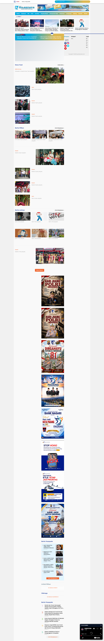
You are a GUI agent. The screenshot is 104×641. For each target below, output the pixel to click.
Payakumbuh (44, 13)
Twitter (68, 47)
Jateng (75, 13)
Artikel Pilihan (46, 584)
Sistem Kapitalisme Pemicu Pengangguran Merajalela (82, 29)
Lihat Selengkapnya (59, 128)
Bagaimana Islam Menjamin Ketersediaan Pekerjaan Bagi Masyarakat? (48, 553)
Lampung (68, 13)
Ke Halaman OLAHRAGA (52, 596)
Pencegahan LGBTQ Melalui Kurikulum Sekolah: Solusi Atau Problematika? (48, 566)
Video (19, 16)
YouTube (66, 50)
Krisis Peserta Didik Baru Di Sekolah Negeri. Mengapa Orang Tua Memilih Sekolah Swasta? (51, 29)
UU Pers (87, 40)
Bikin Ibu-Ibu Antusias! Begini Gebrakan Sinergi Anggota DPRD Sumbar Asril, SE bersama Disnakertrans (50, 37)
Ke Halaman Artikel (52, 587)
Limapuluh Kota (54, 13)
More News (39, 270)
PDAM (85, 13)
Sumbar (37, 13)
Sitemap (87, 43)
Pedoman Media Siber (87, 42)
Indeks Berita (60, 64)
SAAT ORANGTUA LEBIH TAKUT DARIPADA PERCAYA (49, 546)
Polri (32, 13)
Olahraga (44, 593)
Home (17, 1)
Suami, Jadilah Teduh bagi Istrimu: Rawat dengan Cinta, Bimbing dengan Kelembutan (49, 559)
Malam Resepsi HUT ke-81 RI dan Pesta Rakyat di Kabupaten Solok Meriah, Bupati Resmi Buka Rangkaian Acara (37, 29)
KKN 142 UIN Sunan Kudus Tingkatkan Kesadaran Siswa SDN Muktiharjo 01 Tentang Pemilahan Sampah (27, 37)
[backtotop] (52, 34)
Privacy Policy (87, 45)
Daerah (80, 13)
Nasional (23, 13)
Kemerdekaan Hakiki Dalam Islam (49, 571)
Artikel (72, 38)
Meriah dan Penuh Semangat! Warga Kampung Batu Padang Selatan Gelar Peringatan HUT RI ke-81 (22, 29)
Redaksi (87, 38)
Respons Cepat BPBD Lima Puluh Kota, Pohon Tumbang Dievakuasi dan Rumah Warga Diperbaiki (66, 29)
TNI (28, 13)
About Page (68, 48)
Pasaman (62, 13)
